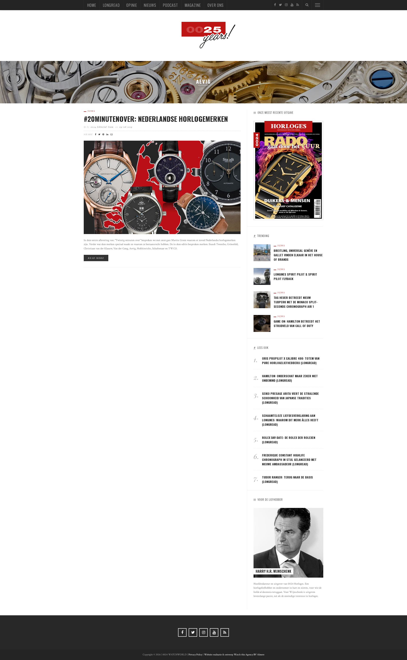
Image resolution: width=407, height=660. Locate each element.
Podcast (170, 5)
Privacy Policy (195, 654)
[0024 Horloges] (203, 35)
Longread (111, 5)
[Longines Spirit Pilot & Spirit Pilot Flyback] (262, 276)
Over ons (216, 5)
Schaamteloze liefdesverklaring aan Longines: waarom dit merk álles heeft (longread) (290, 420)
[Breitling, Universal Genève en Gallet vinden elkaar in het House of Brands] (262, 252)
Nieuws (150, 5)
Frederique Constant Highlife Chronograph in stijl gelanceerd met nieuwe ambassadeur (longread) (289, 459)
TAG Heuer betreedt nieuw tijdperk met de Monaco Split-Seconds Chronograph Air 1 (296, 302)
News (91, 111)
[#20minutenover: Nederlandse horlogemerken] (162, 187)
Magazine (193, 5)
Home (91, 5)
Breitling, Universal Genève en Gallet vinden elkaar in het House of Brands (298, 255)
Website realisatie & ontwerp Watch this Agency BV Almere (234, 654)
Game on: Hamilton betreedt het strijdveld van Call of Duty (297, 323)
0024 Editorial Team (102, 126)
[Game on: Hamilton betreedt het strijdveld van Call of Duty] (262, 323)
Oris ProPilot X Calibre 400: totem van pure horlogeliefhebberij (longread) (290, 360)
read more (96, 258)
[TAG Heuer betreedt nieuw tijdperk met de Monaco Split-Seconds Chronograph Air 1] (262, 299)
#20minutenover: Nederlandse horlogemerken (156, 119)
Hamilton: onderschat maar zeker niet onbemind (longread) (290, 378)
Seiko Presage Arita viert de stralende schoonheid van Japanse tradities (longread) (290, 398)
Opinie (131, 5)
